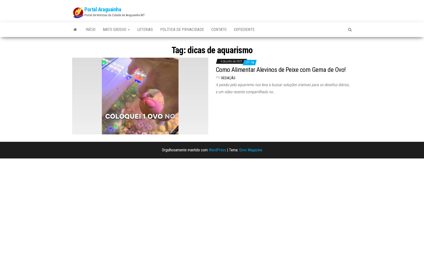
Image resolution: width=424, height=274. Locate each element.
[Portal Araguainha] (75, 29)
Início (90, 29)
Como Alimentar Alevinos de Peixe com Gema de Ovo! (281, 69)
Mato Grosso (115, 29)
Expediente (244, 29)
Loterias (145, 29)
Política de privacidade (182, 29)
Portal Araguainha (102, 9)
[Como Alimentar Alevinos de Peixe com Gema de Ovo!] (140, 95)
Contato (218, 29)
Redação (228, 78)
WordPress (217, 150)
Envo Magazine (250, 150)
